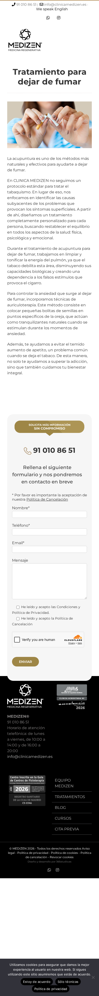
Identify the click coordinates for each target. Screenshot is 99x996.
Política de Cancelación (47, 499)
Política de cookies (64, 853)
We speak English (52, 9)
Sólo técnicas (68, 982)
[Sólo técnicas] (93, 977)
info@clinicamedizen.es (65, 4)
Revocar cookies (62, 857)
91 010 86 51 (26, 4)
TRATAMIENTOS (70, 797)
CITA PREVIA (67, 829)
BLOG (60, 807)
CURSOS (63, 818)
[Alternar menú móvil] (90, 41)
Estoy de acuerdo (36, 982)
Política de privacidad (32, 853)
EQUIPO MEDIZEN (64, 783)
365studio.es (63, 861)
